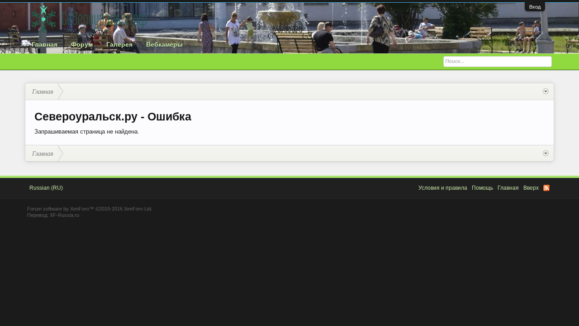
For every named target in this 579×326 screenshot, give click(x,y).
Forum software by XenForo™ (89, 208)
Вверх (531, 188)
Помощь (482, 188)
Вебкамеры (164, 44)
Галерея (119, 44)
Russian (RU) (46, 188)
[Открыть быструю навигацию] (546, 91)
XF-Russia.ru (64, 215)
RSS (546, 188)
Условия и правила (442, 188)
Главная (44, 44)
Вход (535, 7)
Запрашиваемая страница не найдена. (86, 131)
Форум (82, 44)
